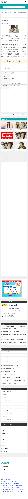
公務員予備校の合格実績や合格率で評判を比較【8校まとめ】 (14, 335)
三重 (4, 487)
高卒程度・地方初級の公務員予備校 (9, 383)
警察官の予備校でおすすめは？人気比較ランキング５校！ (14, 377)
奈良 (15, 487)
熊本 (12, 491)
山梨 (13, 485)
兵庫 (13, 487)
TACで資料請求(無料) (15, 61)
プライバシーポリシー (7, 469)
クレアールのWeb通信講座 (7, 129)
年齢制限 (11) (5, 397)
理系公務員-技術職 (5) (7, 406)
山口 (14, 489)
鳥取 (6, 489)
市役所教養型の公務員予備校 (8, 354)
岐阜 (17, 485)
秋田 (10, 481)
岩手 (6, 481)
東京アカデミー (5, 433)
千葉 (13, 483)
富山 (6, 485)
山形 (13, 481)
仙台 (8, 481)
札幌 (9, 479)
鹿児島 (19, 491)
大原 (3, 439)
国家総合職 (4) (5, 410)
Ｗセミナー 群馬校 (18, 129)
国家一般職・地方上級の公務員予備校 (10, 351)
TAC (3, 442)
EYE (3, 436)
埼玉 (10, 483)
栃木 (6, 483)
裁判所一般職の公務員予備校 (8, 368)
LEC (3, 427)
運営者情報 (5, 466)
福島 (15, 481)
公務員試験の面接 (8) (6, 403)
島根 (8, 489)
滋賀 (6, 487)
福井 (10, 485)
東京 (15, 483)
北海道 (5, 479)
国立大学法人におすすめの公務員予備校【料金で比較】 (13, 380)
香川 (19, 489)
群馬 (8, 483)
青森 (4, 481)
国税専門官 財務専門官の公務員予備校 (10, 365)
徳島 (16, 489)
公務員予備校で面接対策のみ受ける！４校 (11, 331)
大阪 (10, 487)
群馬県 (7, 23)
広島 (12, 489)
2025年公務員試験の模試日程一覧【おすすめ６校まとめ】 (14, 339)
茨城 (4, 483)
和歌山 (17, 487)
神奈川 (17, 483)
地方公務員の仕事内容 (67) (8, 400)
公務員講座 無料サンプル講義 (14, 310)
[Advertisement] (14, 219)
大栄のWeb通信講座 (5, 150)
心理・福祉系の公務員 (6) (7, 413)
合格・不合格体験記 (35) (7, 419)
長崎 (10, 491)
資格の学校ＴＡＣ (13, 85)
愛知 (21, 485)
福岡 (6, 491)
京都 (8, 487)
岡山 (10, 489)
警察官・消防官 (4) (6, 416)
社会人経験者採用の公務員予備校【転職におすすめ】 (13, 357)
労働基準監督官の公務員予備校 (8, 371)
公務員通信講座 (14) (6, 391)
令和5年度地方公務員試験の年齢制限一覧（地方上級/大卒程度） (14, 343)
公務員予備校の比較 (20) (7, 394)
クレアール (4, 445)
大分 (14, 491)
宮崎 (16, 491)
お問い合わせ (6, 472)
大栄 (3, 430)
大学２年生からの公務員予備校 (8, 374)
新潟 (4, 485)
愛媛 (21, 489)
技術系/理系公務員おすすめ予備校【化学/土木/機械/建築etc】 (13, 362)
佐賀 (8, 491)
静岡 (19, 485)
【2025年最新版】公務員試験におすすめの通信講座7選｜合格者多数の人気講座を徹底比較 (14, 327)
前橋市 (3, 23)
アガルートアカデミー (7, 451)
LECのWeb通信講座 (5, 158)
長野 (15, 485)
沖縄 (22, 491)
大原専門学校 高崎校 (19, 150)
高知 (23, 489)
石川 (8, 485)
